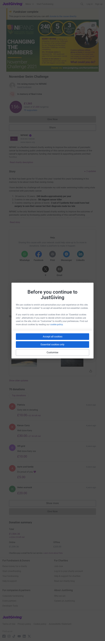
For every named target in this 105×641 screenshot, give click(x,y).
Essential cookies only (52, 344)
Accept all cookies (52, 336)
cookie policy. (56, 324)
